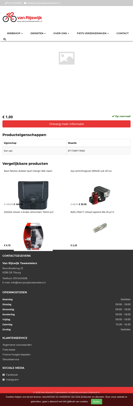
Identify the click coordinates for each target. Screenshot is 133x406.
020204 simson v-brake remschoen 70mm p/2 (29, 212)
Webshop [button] (14, 33)
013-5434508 (14, 3)
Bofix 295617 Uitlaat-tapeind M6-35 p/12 (92, 212)
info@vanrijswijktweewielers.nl (43, 3)
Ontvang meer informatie (66, 124)
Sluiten (96, 401)
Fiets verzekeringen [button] (92, 33)
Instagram (12, 379)
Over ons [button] (60, 33)
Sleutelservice (11, 359)
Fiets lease (9, 349)
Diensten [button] (37, 33)
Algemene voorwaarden (17, 344)
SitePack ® (94, 392)
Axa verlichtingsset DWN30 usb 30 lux (91, 171)
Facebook (11, 374)
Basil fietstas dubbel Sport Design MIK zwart (28, 171)
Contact (122, 33)
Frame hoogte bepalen (16, 354)
